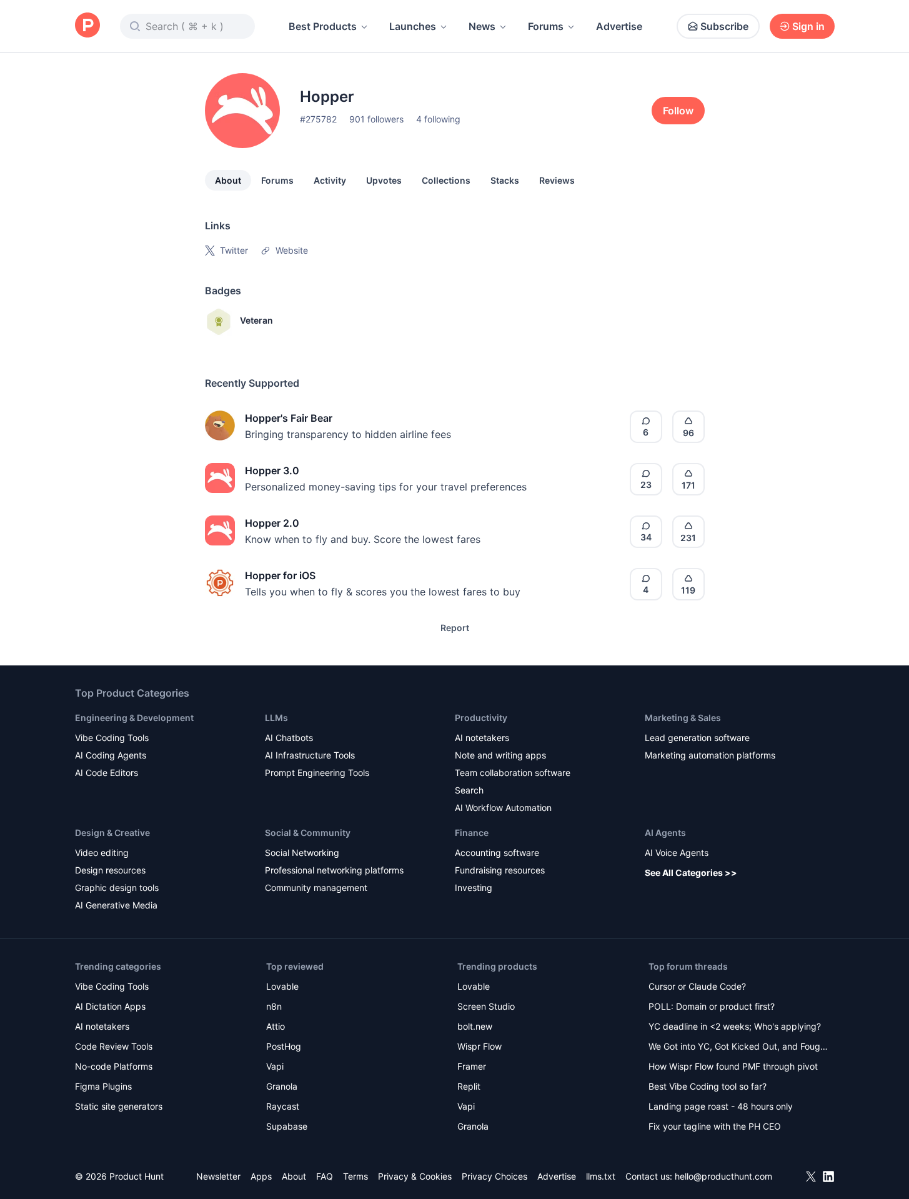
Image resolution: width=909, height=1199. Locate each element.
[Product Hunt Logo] (87, 25)
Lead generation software (697, 737)
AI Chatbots (289, 737)
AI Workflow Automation (503, 807)
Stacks (504, 180)
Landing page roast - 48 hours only (720, 1106)
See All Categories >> (691, 872)
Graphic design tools (117, 887)
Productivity (481, 717)
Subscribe (724, 26)
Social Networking (302, 852)
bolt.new (474, 1026)
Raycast (282, 1106)
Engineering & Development (134, 717)
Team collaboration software (512, 772)
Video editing (102, 852)
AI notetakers (482, 737)
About (228, 180)
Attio (275, 1026)
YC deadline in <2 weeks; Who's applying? (734, 1026)
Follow (678, 110)
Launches (412, 26)
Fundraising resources (500, 870)
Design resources (110, 870)
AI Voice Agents (676, 852)
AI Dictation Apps (110, 1006)
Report (454, 627)
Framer (471, 1066)
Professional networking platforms (334, 870)
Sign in (808, 26)
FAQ (324, 1176)
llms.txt (600, 1176)
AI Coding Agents (110, 755)
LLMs (276, 717)
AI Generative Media (116, 905)
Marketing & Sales (683, 717)
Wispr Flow (479, 1046)
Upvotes (384, 180)
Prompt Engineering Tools (317, 772)
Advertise (619, 26)
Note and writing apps (500, 755)
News (482, 26)
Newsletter (218, 1176)
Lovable (282, 986)
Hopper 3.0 (272, 470)
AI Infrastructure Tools (310, 755)
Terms (355, 1176)
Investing (473, 887)
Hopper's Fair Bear (288, 418)
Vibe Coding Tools (112, 737)
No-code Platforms (113, 1066)
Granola (281, 1086)
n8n (274, 1006)
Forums (546, 26)
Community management (316, 887)
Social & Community (307, 832)
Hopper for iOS (280, 575)
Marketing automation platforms (710, 755)
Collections (446, 180)
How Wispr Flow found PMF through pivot (733, 1066)
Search (469, 790)
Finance (472, 832)
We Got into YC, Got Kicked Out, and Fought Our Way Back (738, 1047)
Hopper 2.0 (272, 523)
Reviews (557, 180)
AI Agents (665, 832)
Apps (261, 1176)
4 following (438, 119)
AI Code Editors (106, 772)
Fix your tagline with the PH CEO (714, 1126)
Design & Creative (112, 832)
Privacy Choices (494, 1176)
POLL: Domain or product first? (711, 1006)
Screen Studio (486, 1006)
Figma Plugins (103, 1086)
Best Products (323, 26)
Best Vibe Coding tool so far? (707, 1086)
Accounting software (497, 852)
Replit (468, 1086)
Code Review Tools (113, 1046)
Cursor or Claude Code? (697, 986)
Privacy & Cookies (415, 1176)
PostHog (283, 1046)
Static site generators (118, 1106)
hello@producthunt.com (723, 1176)
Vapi (275, 1066)
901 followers (376, 119)
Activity (330, 180)
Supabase (286, 1126)
